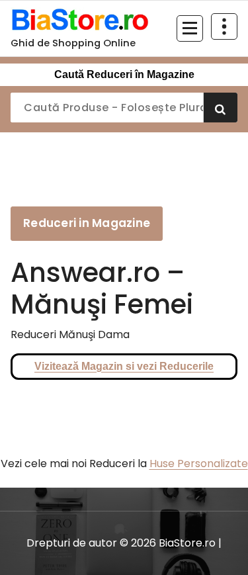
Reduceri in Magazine (86, 223)
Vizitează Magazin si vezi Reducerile (124, 366)
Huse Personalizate (198, 463)
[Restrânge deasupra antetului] (224, 26)
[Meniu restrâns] (190, 28)
